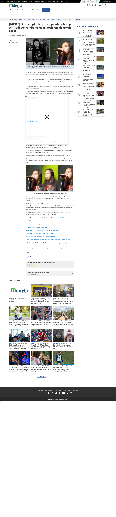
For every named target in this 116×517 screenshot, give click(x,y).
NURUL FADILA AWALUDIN (19, 35)
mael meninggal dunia (31, 248)
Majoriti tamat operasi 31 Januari (17, 300)
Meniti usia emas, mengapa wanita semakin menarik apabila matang (41, 369)
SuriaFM (62, 1)
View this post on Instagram (34, 121)
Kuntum (57, 1)
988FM (66, 1)
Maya (14, 10)
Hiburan (64, 19)
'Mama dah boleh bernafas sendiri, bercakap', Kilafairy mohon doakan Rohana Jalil (48, 239)
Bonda (15, 19)
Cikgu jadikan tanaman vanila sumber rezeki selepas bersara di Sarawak (63, 324)
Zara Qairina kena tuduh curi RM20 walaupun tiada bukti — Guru (62, 346)
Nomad (78, 19)
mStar (19, 1)
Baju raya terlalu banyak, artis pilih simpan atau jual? (40, 233)
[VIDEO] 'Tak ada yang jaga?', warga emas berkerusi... (88, 114)
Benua (23, 10)
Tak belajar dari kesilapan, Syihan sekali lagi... (88, 79)
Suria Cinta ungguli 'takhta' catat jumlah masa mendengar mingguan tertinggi (46, 243)
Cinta (20, 19)
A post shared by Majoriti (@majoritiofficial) (47, 142)
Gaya (25, 19)
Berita (19, 10)
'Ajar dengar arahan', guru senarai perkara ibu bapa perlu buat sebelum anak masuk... (18, 324)
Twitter (46, 217)
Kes (48, 19)
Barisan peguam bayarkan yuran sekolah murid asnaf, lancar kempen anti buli (41, 301)
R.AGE (15, 1)
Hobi (69, 19)
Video (52, 10)
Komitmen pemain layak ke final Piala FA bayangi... (88, 53)
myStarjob (49, 1)
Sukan (28, 10)
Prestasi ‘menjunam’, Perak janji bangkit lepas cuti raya (40, 236)
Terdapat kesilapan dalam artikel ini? (38, 272)
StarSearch (43, 1)
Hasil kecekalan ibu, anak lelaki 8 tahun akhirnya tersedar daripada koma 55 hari (41, 324)
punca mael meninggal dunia (44, 248)
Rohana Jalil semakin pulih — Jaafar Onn (36, 227)
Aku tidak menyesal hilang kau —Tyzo (36, 224)
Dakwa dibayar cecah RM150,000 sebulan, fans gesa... (88, 70)
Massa (39, 19)
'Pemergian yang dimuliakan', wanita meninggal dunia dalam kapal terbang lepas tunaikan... (63, 301)
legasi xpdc (63, 248)
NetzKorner (45, 10)
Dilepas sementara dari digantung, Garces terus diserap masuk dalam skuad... (62, 369)
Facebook (51, 217)
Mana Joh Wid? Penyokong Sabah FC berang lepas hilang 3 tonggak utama (41, 346)
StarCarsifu (37, 1)
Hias (29, 19)
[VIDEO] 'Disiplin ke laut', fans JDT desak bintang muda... (89, 44)
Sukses (34, 19)
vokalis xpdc (69, 248)
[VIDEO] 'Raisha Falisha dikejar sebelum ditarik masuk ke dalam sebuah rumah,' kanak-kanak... (19, 369)
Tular (44, 19)
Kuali (53, 1)
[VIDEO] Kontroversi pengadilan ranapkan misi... (89, 61)
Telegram (64, 217)
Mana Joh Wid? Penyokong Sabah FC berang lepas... (88, 35)
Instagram (57, 217)
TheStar (7, 1)
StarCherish (31, 1)
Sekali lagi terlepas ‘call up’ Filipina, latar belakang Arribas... (89, 97)
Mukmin (34, 10)
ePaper (2, 1)
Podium (58, 19)
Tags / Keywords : (31, 245)
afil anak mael (55, 248)
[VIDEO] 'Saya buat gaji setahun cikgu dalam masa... (88, 88)
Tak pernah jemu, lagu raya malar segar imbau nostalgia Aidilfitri (43, 230)
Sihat (73, 19)
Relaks (39, 10)
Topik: (27, 252)
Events (11, 1)
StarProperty (25, 1)
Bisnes (52, 19)
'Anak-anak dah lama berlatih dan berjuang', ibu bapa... (89, 105)
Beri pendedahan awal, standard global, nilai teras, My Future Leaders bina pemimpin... (19, 346)
